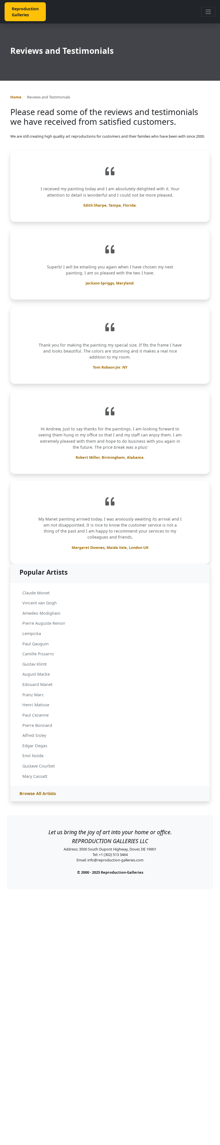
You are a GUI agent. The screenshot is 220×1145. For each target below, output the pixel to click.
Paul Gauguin (35, 643)
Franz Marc (33, 694)
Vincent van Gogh (39, 603)
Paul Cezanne (35, 715)
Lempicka (31, 633)
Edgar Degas (34, 745)
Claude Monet (36, 593)
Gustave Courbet (38, 766)
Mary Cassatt (34, 776)
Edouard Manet (37, 684)
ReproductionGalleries (25, 11)
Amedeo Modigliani (41, 613)
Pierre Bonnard (37, 725)
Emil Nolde (33, 755)
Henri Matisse (35, 704)
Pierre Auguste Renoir (43, 623)
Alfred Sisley (34, 735)
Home (15, 97)
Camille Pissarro (38, 653)
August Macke (36, 674)
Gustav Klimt (34, 664)
